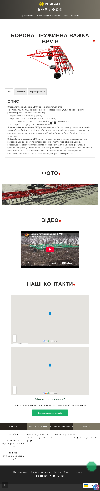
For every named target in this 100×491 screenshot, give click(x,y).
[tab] (9, 91)
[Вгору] (5, 485)
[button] (96, 487)
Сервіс (65, 15)
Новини (57, 15)
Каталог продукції (43, 15)
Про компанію (27, 15)
